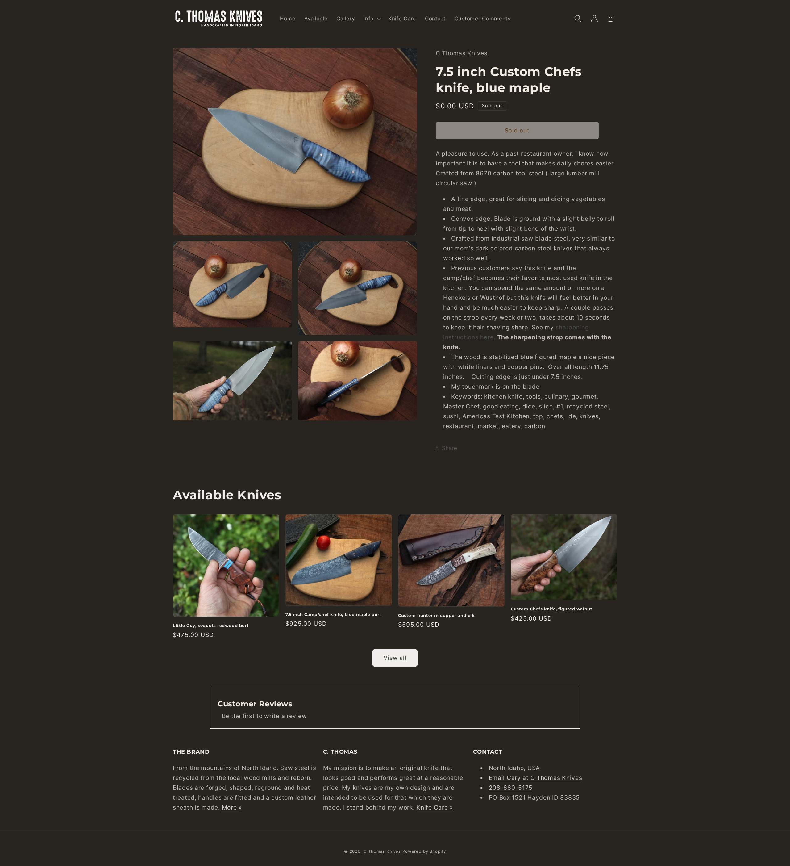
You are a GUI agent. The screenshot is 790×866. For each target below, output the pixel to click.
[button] (371, 18)
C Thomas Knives (382, 851)
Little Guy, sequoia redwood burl (210, 625)
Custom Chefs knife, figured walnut (551, 608)
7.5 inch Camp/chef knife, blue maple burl (333, 614)
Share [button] (449, 448)
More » (232, 807)
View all (395, 658)
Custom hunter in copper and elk (436, 615)
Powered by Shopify (424, 851)
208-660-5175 (511, 787)
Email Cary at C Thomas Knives (535, 777)
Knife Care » (434, 807)
